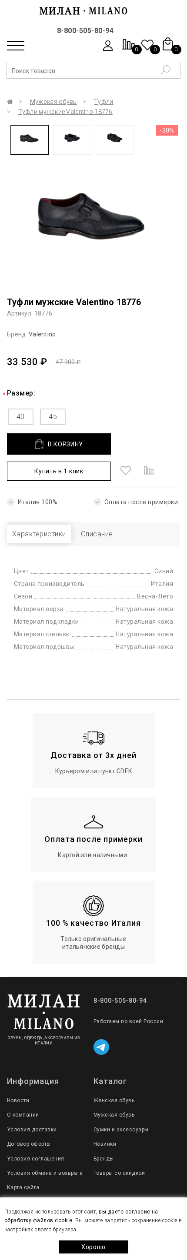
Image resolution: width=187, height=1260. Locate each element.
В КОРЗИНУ (65, 444)
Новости (18, 1100)
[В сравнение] (148, 471)
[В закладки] (125, 471)
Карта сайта (23, 1187)
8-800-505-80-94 (85, 31)
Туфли (103, 101)
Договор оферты (29, 1144)
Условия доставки (32, 1130)
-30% (167, 130)
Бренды (104, 1159)
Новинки (105, 1144)
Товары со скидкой (119, 1173)
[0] (128, 49)
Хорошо (93, 1246)
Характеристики (39, 534)
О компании (23, 1115)
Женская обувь (114, 1100)
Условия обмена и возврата (45, 1173)
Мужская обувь (53, 101)
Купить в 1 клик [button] (58, 471)
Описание (97, 534)
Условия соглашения (35, 1159)
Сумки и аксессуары (121, 1130)
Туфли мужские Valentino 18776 (65, 111)
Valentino (42, 334)
